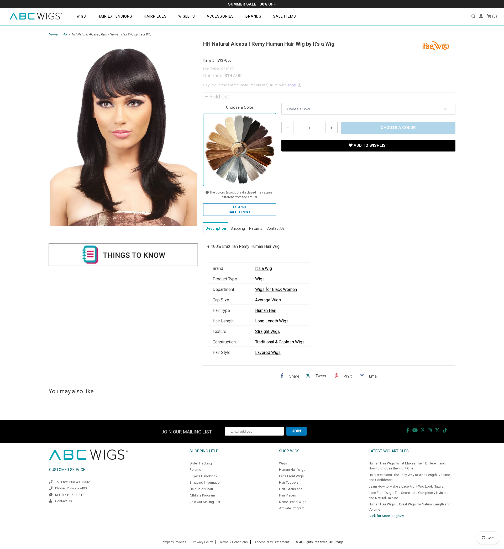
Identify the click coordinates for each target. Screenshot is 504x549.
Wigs (81, 16)
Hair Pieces (287, 495)
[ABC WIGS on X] (437, 430)
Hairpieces (155, 16)
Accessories (220, 16)
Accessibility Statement (271, 542)
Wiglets (186, 16)
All (65, 34)
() (494, 16)
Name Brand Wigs (292, 502)
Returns (195, 470)
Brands (253, 16)
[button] (473, 16)
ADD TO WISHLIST (370, 145)
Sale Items (284, 16)
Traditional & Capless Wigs (279, 341)
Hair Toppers (288, 482)
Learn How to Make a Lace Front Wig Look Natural (406, 486)
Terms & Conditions (233, 542)
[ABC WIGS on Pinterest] (423, 430)
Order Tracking (201, 463)
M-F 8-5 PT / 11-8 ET (70, 495)
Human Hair (265, 310)
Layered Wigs (268, 352)
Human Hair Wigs (292, 470)
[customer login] (481, 16)
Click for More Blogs (384, 516)
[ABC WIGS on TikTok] (445, 430)
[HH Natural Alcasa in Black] (123, 134)
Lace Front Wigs (291, 476)
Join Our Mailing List (205, 502)
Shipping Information (206, 482)
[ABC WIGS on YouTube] (415, 430)
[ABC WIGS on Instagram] (429, 430)
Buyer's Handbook (203, 476)
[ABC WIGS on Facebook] (408, 430)
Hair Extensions (115, 16)
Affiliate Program (202, 495)
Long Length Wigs (271, 320)
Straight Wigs (267, 331)
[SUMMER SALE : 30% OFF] (252, 4)
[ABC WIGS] (36, 16)
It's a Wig (263, 268)
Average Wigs (268, 299)
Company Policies (173, 542)
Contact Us (63, 501)
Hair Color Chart (201, 489)
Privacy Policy (203, 542)
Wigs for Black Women (276, 289)
